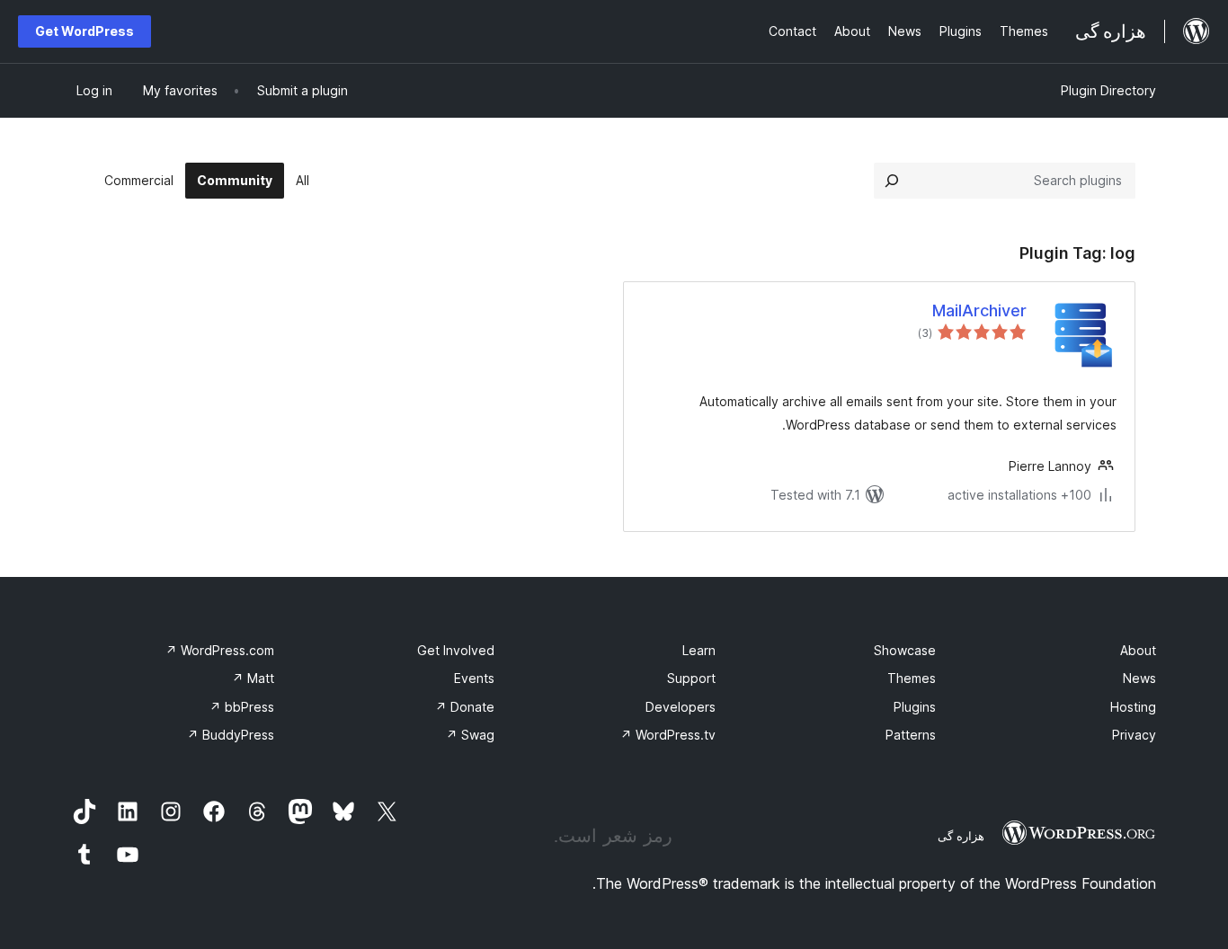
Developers (680, 706)
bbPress (241, 706)
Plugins (915, 706)
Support (691, 678)
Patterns (910, 734)
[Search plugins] (892, 181)
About (1138, 650)
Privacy (1134, 734)
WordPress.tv (668, 734)
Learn (699, 650)
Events (474, 678)
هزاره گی (961, 836)
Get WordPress (84, 31)
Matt (253, 678)
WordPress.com (219, 650)
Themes (911, 678)
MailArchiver (979, 310)
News (1139, 678)
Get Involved (455, 650)
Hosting (1133, 706)
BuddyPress (230, 734)
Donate (464, 706)
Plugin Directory (1108, 90)
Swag (470, 734)
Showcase (905, 650)
